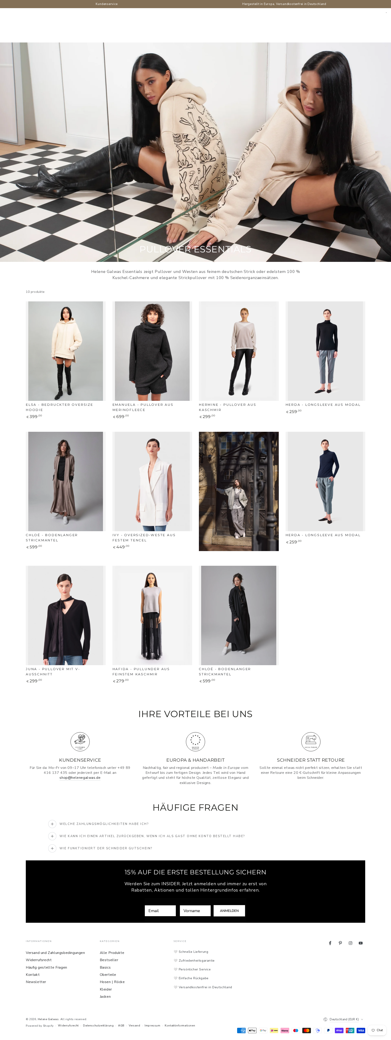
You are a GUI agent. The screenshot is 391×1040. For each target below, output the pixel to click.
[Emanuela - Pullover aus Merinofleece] (152, 351)
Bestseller (109, 960)
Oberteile (108, 974)
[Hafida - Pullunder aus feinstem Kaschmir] (152, 615)
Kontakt (33, 974)
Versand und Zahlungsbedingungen (55, 952)
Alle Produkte (112, 952)
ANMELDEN (229, 911)
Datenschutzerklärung (98, 1025)
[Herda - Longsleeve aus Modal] (325, 351)
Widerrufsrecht (39, 960)
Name (185, 901)
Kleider (106, 989)
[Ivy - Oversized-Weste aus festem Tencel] (152, 481)
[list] (195, 757)
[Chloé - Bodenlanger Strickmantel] (66, 481)
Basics (105, 967)
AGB (121, 1025)
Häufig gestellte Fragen (46, 967)
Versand (134, 1025)
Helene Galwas (48, 1019)
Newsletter (36, 981)
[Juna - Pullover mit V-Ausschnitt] (66, 615)
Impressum (152, 1025)
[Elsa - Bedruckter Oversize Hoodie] (66, 351)
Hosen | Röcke (112, 981)
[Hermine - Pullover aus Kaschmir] (239, 351)
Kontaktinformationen (180, 1025)
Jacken (105, 996)
